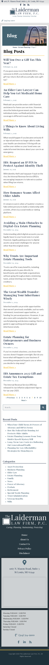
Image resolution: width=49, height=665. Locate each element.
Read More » (9, 83)
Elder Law (12, 472)
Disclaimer (24, 553)
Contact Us (24, 544)
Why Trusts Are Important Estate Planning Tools (20, 257)
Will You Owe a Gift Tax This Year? (22, 61)
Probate (11, 487)
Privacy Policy (24, 548)
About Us (24, 539)
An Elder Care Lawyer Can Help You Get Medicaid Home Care (22, 93)
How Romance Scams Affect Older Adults (21, 194)
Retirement (12, 490)
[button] (46, 20)
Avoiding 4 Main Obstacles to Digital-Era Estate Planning (22, 224)
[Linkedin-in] (24, 5)
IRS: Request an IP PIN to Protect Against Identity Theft (23, 163)
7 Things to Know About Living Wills (23, 127)
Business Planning (15, 469)
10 (40, 397)
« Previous (10, 397)
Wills (9, 501)
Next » (24, 400)
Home (15, 47)
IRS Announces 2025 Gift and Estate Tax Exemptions (22, 375)
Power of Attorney (15, 484)
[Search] (43, 407)
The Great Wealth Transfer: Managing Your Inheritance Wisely (21, 295)
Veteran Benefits (15, 498)
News (9, 481)
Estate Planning (24, 47)
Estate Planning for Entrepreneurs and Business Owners (22, 340)
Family (10, 478)
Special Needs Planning (18, 493)
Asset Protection (15, 466)
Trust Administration (17, 495)
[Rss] (28, 5)
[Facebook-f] (21, 5)
